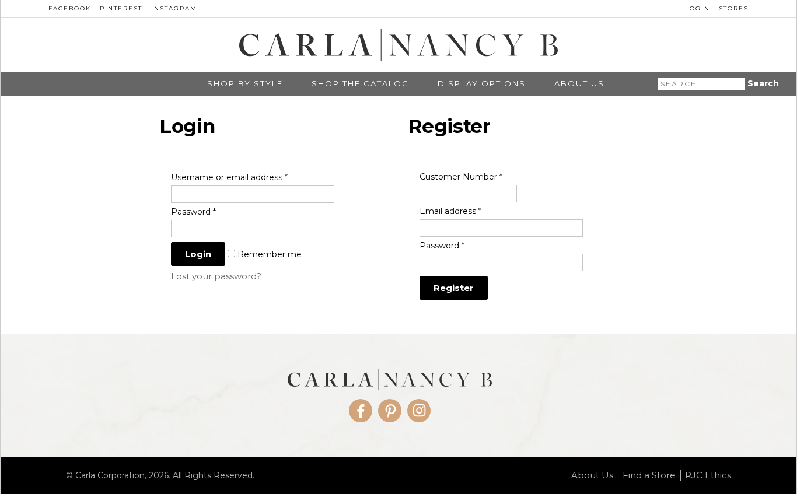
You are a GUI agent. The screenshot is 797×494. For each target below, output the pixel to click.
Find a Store (649, 475)
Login (697, 8)
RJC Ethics (708, 475)
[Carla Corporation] (398, 45)
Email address (450, 211)
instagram (174, 8)
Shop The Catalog (360, 83)
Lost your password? (216, 276)
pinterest (121, 8)
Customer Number (461, 177)
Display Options (482, 83)
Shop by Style (245, 83)
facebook (69, 8)
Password (193, 212)
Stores (734, 8)
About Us (579, 83)
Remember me (268, 254)
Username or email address (229, 177)
